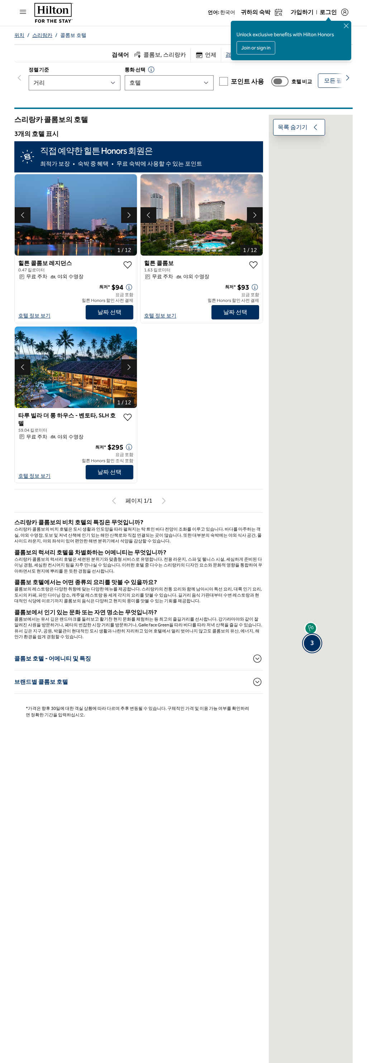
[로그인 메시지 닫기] (346, 26)
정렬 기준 (39, 70)
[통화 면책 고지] (151, 69)
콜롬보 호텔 (73, 35)
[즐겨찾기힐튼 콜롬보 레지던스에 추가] (127, 265)
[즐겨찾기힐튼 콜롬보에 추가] (253, 265)
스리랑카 (42, 35)
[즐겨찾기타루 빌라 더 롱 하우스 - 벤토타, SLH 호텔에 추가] (127, 417)
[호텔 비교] (280, 81)
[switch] (280, 81)
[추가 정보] (129, 287)
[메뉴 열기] (23, 12)
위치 (19, 35)
